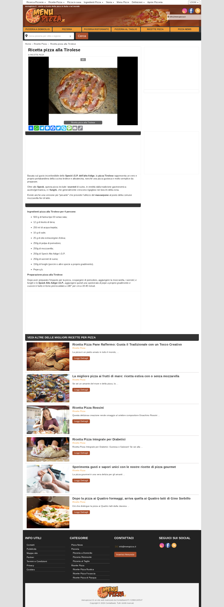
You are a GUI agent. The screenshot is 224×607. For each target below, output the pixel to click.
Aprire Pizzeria (155, 2)
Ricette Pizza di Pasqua (84, 577)
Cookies (31, 569)
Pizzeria (67, 29)
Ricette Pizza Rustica (83, 569)
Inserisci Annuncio (125, 554)
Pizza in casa (74, 2)
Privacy (30, 565)
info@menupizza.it (177, 17)
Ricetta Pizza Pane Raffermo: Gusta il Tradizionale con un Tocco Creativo (127, 344)
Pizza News (184, 29)
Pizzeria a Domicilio (37, 29)
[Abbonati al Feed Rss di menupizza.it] (197, 10)
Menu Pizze (123, 2)
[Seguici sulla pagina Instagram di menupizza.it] (184, 10)
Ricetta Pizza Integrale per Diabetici (99, 439)
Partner (30, 557)
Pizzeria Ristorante (96, 29)
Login (193, 2)
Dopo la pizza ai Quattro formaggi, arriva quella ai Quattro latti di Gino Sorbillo (131, 498)
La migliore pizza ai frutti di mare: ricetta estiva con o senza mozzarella (125, 376)
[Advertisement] (171, 68)
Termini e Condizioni (37, 561)
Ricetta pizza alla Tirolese (54, 50)
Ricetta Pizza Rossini (88, 407)
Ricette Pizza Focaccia (84, 573)
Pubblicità (31, 549)
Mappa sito (32, 553)
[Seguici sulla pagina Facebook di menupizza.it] (191, 10)
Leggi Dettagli (81, 358)
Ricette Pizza (155, 29)
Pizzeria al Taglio (126, 29)
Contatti (30, 545)
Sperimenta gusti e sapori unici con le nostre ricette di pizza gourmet (124, 467)
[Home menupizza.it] (45, 16)
